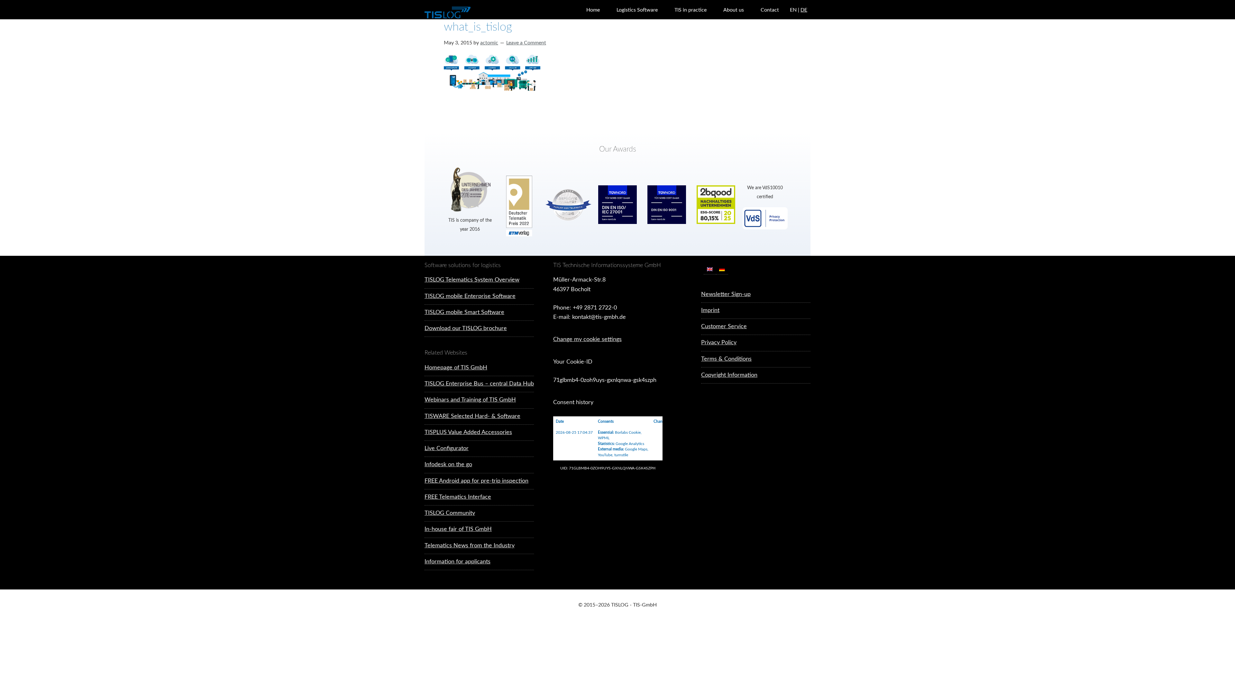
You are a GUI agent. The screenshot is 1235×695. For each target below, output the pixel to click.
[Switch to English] (710, 269)
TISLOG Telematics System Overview (472, 280)
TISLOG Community (450, 513)
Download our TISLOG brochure (466, 328)
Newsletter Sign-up (726, 294)
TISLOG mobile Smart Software (464, 312)
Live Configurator (447, 448)
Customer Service (724, 326)
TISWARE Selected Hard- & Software (472, 416)
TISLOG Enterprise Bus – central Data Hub (479, 384)
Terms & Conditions (726, 359)
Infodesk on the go (448, 465)
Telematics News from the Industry (470, 546)
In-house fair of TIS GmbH (458, 529)
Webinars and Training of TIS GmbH (470, 400)
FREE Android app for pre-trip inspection (476, 481)
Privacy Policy (718, 343)
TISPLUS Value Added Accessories (468, 432)
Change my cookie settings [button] (587, 339)
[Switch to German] (722, 269)
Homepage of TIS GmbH (456, 368)
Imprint (710, 310)
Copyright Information (729, 375)
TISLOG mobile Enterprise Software (470, 296)
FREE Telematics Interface (458, 497)
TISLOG (463, 13)
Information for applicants (457, 562)
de (803, 10)
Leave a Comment (526, 42)
